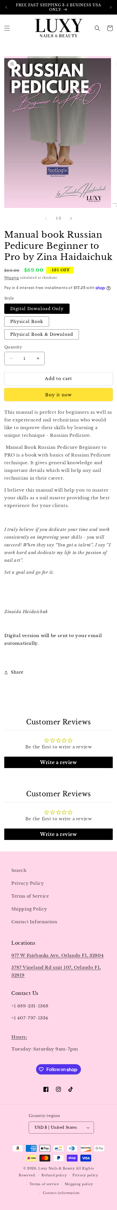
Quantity (13, 347)
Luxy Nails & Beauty (57, 1168)
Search (19, 870)
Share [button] (17, 672)
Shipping (11, 278)
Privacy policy (85, 1175)
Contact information (61, 1193)
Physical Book (26, 321)
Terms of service (44, 1184)
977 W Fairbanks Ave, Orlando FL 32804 (57, 955)
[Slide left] (46, 218)
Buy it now (58, 394)
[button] (7, 28)
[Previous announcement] (6, 7)
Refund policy (54, 1175)
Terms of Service (30, 896)
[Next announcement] (111, 7)
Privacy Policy (27, 883)
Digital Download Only (37, 308)
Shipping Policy (29, 909)
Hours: (19, 1037)
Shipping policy (79, 1184)
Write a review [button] (58, 762)
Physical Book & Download (41, 334)
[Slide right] (71, 218)
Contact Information (34, 921)
